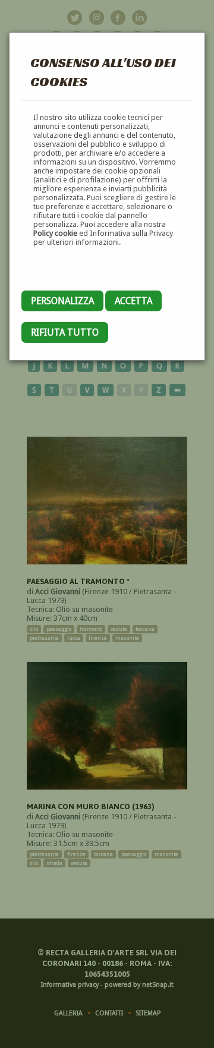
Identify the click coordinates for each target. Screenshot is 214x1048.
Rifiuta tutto (65, 332)
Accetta (133, 301)
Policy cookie (55, 233)
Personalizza (62, 301)
